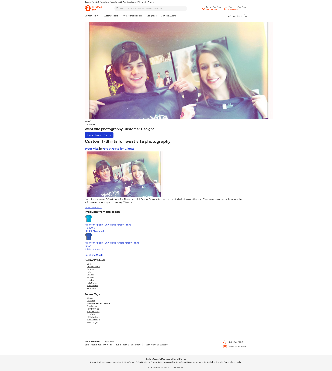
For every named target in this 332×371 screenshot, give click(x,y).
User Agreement (195, 362)
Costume (91, 301)
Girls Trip (91, 314)
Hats (89, 272)
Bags (89, 264)
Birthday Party (93, 317)
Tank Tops (91, 288)
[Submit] (117, 8)
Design (99, 135)
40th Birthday (93, 320)
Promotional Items (170, 359)
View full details (93, 207)
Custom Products (153, 359)
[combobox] (150, 8)
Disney (90, 298)
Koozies (90, 280)
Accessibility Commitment (175, 362)
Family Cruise (93, 309)
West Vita (92, 149)
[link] (93, 8)
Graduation (92, 306)
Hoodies (90, 275)
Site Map (182, 359)
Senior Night (92, 322)
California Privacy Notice (152, 362)
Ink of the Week (94, 255)
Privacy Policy (135, 362)
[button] (237, 9)
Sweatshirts (92, 286)
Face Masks (92, 269)
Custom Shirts (93, 266)
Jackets (90, 277)
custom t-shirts (121, 362)
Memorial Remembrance (98, 303)
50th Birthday (93, 311)
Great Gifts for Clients (118, 149)
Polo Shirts (91, 283)
